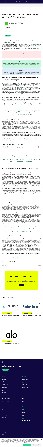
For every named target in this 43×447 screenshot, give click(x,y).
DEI (22, 406)
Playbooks (3, 393)
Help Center (24, 412)
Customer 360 (24, 384)
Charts (3, 390)
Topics (3, 414)
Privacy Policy (4, 432)
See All (12, 297)
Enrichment (4, 379)
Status (3, 434)
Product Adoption (25, 379)
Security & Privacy (5, 384)
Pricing (23, 415)
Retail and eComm (25, 387)
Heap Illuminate (4, 387)
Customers (24, 404)
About (23, 398)
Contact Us (24, 414)
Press (23, 401)
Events (3, 412)
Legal (3, 430)
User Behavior (24, 381)
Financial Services (25, 389)
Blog (2, 409)
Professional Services (5, 418)
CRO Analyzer (4, 403)
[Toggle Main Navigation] (41, 5)
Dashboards (4, 392)
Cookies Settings (4, 444)
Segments (3, 389)
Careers (23, 403)
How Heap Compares (5, 401)
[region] (21, 442)
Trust (3, 436)
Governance (4, 382)
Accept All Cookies (27, 444)
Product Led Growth (25, 382)
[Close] (41, 440)
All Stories (4, 10)
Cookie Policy (24, 442)
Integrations (4, 381)
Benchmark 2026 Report (6, 404)
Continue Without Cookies (36, 444)
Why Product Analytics (6, 398)
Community (4, 417)
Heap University (4, 415)
